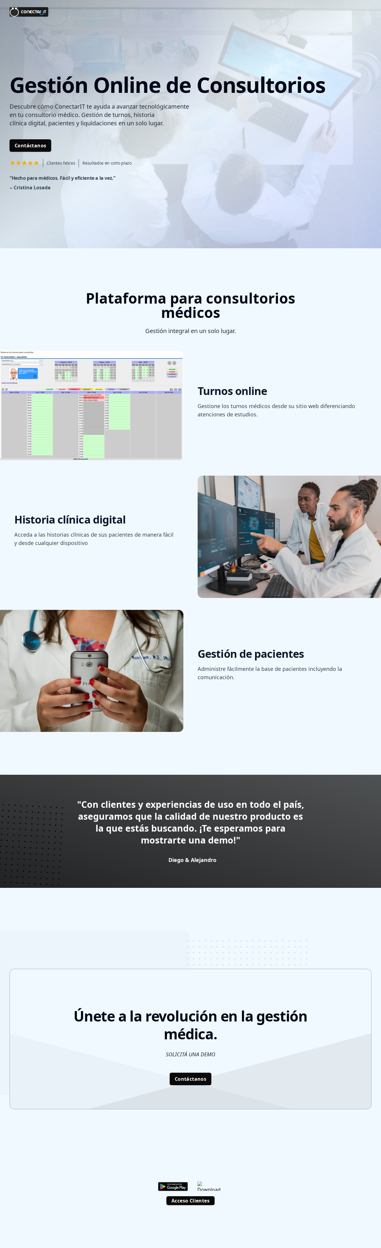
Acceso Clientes (190, 1200)
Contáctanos (30, 145)
